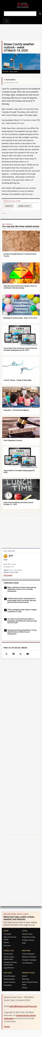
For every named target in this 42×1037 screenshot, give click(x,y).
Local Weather (27, 963)
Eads (24, 943)
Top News (7, 934)
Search (24, 976)
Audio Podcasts (9, 982)
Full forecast (7, 575)
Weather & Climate (29, 957)
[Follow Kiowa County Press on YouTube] (27, 654)
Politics (6, 942)
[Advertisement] (21, 746)
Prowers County (28, 940)
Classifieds (7, 985)
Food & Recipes (9, 976)
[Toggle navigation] (6, 21)
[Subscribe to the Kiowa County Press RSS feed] (20, 654)
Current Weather (28, 954)
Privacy (24, 987)
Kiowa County (24, 206)
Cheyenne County (28, 937)
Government (8, 954)
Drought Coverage (29, 960)
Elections (7, 945)
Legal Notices (9, 968)
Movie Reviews (9, 979)
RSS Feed (25, 979)
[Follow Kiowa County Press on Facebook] (13, 654)
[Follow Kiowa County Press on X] (6, 654)
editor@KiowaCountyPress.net (23, 1006)
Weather (9, 206)
